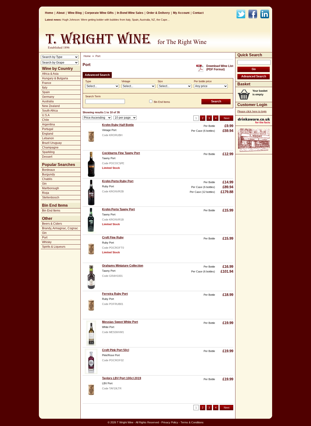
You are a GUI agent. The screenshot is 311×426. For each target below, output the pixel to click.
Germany (48, 96)
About (60, 13)
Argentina (48, 124)
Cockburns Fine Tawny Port (121, 153)
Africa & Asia (50, 73)
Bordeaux (48, 170)
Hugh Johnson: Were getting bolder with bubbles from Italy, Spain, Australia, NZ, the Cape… (116, 19)
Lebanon (48, 138)
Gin (44, 183)
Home (49, 13)
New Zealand (51, 106)
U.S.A (46, 115)
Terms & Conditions (192, 422)
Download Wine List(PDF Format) (219, 67)
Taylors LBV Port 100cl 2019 (121, 378)
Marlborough (50, 188)
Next (226, 118)
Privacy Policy (169, 422)
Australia (48, 101)
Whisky (47, 242)
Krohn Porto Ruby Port (117, 181)
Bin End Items (51, 210)
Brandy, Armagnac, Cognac (60, 228)
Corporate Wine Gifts (99, 13)
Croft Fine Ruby (113, 237)
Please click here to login (252, 111)
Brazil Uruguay (52, 143)
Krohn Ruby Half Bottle (118, 125)
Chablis (47, 179)
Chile (45, 120)
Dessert (47, 156)
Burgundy (48, 174)
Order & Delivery (158, 13)
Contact (198, 13)
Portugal (47, 129)
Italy (44, 87)
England (47, 133)
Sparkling (48, 152)
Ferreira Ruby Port (115, 293)
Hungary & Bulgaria (55, 78)
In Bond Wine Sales (130, 13)
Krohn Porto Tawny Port (118, 209)
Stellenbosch (50, 197)
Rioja (45, 193)
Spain (46, 92)
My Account (181, 13)
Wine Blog (75, 13)
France (46, 83)
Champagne (50, 147)
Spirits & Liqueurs (53, 246)
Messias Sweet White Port (120, 322)
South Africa (50, 110)
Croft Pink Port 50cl (115, 350)
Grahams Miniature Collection (122, 265)
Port (44, 237)
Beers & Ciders (52, 223)
